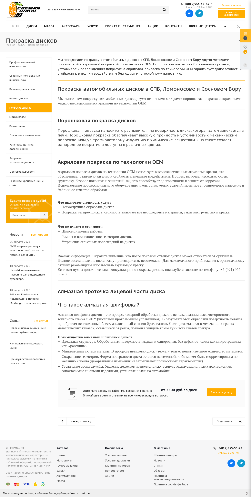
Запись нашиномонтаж (231, 13)
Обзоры (159, 470)
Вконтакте (189, 13)
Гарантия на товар (117, 465)
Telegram (199, 13)
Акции (109, 476)
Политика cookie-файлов (171, 484)
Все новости (39, 234)
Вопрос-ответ (114, 470)
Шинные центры (165, 455)
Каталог (62, 448)
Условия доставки (117, 460)
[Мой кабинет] (238, 26)
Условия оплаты (116, 455)
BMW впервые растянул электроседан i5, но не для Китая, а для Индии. (27, 250)
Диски (60, 470)
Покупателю (114, 448)
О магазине (162, 448)
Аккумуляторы (66, 476)
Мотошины (64, 460)
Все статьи (41, 321)
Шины (60, 455)
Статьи (158, 465)
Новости (159, 460)
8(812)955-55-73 (197, 4)
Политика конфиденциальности (169, 477)
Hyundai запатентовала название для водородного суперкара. (27, 275)
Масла (60, 481)
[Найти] (164, 10)
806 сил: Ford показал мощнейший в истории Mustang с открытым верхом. (28, 299)
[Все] (225, 26)
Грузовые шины (67, 465)
